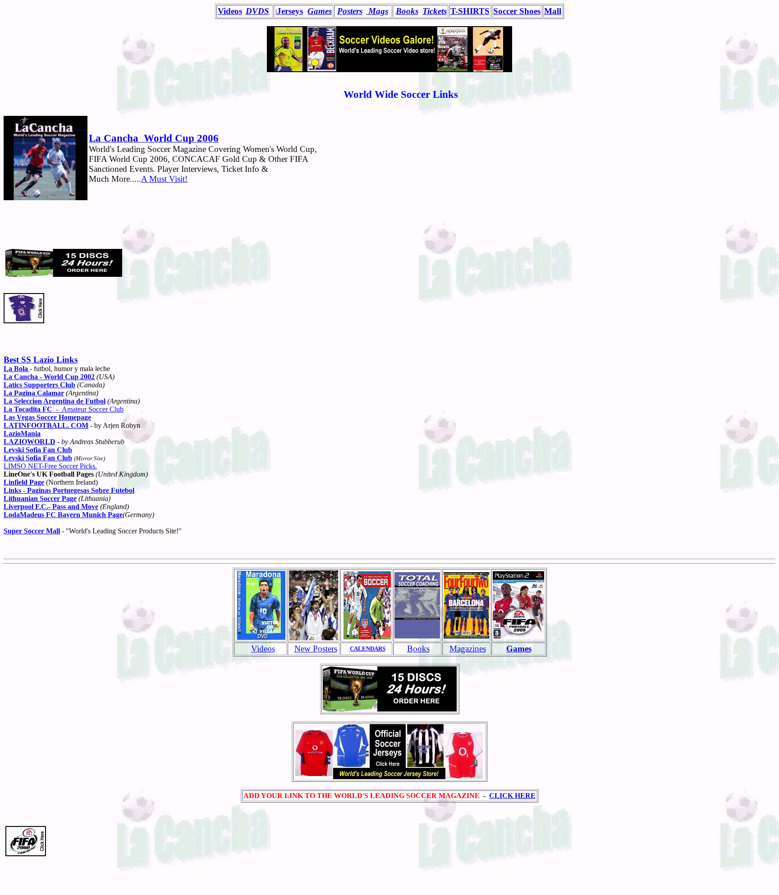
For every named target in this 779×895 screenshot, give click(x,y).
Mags (377, 11)
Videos (263, 648)
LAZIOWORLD (29, 441)
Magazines (467, 648)
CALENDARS (367, 648)
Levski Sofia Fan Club (38, 458)
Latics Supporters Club (39, 385)
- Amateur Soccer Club (64, 409)
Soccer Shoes (517, 11)
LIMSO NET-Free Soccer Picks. (50, 466)
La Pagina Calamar (34, 393)
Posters (349, 11)
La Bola (17, 368)
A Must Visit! (164, 179)
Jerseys (290, 11)
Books (407, 11)
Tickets (434, 11)
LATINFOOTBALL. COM (46, 425)
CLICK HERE (512, 795)
